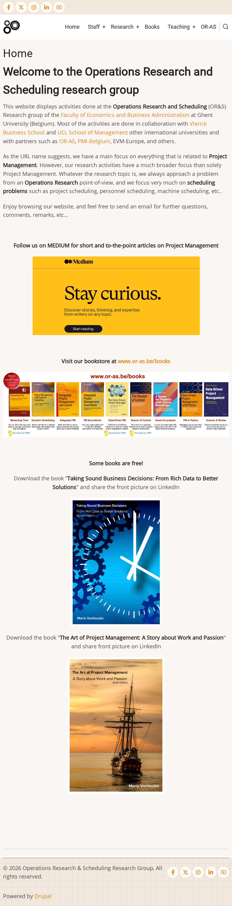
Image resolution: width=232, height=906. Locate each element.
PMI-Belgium (94, 141)
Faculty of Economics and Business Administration (125, 114)
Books (152, 27)
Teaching (179, 27)
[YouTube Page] (59, 7)
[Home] (11, 26)
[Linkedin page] (46, 7)
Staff (94, 27)
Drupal (43, 896)
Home (72, 27)
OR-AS (208, 27)
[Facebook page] (8, 7)
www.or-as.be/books (144, 361)
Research (122, 27)
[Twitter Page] (21, 7)
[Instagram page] (33, 7)
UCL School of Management (92, 132)
